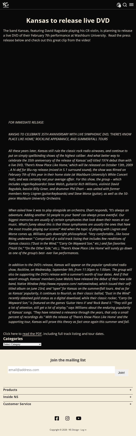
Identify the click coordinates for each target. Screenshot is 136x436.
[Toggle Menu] (131, 4)
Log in (83, 429)
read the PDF (32, 334)
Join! (121, 372)
